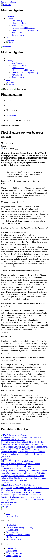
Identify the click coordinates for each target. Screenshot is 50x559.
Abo (8, 37)
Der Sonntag (17, 21)
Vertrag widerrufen (14, 553)
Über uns (10, 40)
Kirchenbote (17, 33)
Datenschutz (11, 551)
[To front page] (4, 507)
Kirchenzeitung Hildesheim (23, 28)
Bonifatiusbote (18, 25)
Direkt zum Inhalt (8, 2)
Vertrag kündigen (13, 555)
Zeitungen (10, 18)
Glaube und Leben (19, 23)
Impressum (11, 548)
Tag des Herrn (18, 35)
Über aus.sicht (12, 516)
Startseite (10, 16)
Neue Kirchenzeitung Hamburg (25, 30)
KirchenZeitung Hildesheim (18, 534)
